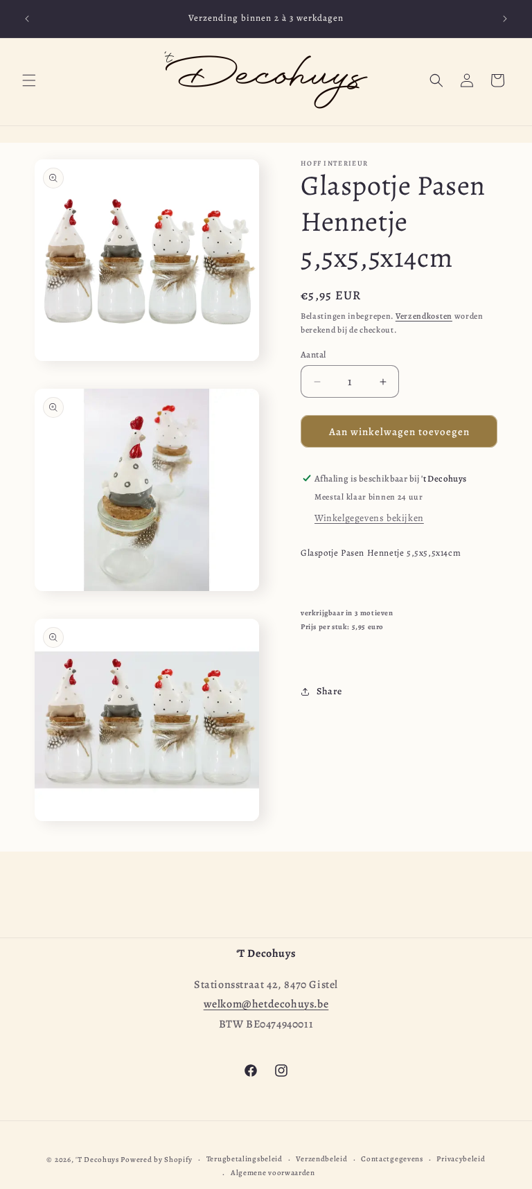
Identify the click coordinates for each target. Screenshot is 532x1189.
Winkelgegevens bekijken (369, 518)
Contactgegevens (392, 1159)
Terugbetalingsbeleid (244, 1159)
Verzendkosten (424, 316)
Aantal (313, 354)
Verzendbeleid (321, 1159)
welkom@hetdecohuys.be (266, 1004)
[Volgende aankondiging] (505, 18)
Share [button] (329, 691)
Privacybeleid (460, 1159)
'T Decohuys (97, 1159)
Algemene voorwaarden (273, 1173)
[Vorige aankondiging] (27, 18)
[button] (29, 80)
